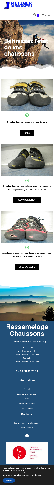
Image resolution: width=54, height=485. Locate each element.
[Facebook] (27, 435)
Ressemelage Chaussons (27, 330)
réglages (38, 475)
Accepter (8, 480)
